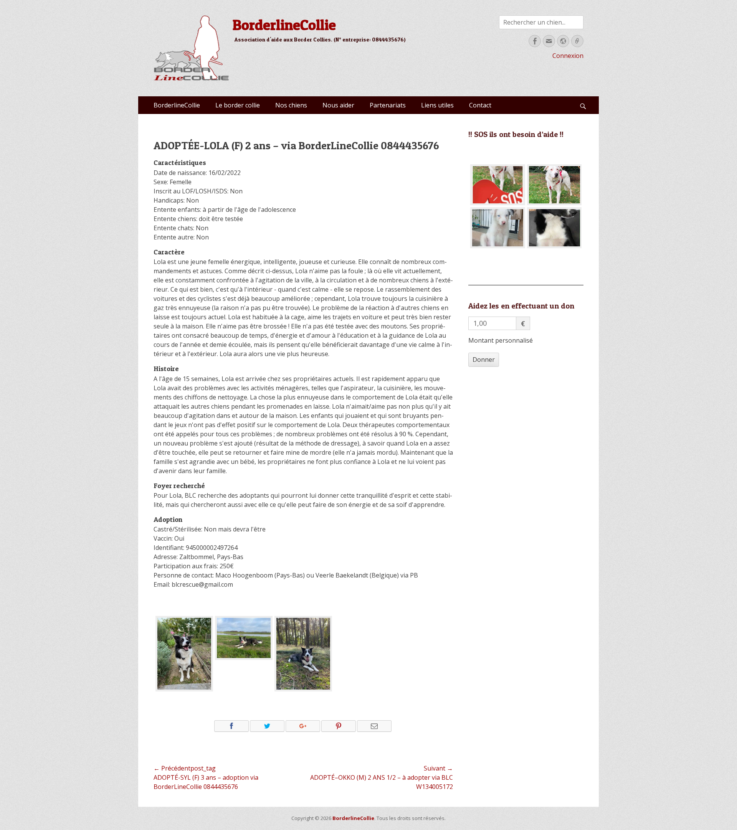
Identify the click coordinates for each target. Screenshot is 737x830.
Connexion (567, 55)
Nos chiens (291, 105)
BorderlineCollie (284, 24)
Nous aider (338, 105)
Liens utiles (437, 105)
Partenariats (388, 105)
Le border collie (237, 105)
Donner (484, 359)
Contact (480, 105)
